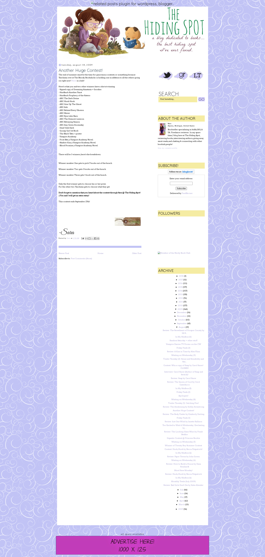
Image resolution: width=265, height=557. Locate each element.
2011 (181, 302)
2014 (180, 291)
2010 (180, 305)
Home (100, 253)
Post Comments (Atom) (81, 258)
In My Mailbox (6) (183, 337)
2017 (181, 279)
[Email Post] (82, 238)
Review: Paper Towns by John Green (183, 456)
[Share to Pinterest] (98, 238)
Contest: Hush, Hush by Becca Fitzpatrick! (183, 449)
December (181, 312)
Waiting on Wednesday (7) (183, 442)
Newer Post (64, 253)
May (182, 497)
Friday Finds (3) (183, 348)
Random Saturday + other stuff (183, 340)
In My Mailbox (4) (183, 453)
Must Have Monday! (183, 470)
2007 (180, 509)
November (182, 316)
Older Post (136, 253)
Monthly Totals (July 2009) (183, 481)
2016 (180, 283)
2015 (180, 287)
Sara (69, 238)
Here (73, 81)
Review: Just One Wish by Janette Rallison (183, 421)
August (182, 327)
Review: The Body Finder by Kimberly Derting (183, 414)
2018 (181, 276)
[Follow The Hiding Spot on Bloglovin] (181, 173)
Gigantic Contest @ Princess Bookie (183, 438)
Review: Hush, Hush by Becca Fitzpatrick (183, 474)
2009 (180, 309)
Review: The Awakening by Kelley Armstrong (183, 407)
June (182, 493)
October (181, 320)
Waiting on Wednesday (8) (183, 399)
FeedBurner (187, 193)
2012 (181, 298)
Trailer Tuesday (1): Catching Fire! (183, 403)
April (181, 501)
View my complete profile (167, 148)
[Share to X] (92, 238)
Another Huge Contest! (183, 410)
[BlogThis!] (89, 238)
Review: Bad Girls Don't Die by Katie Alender (183, 485)
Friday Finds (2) (183, 392)
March (182, 504)
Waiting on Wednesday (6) (183, 460)
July (182, 490)
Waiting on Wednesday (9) (183, 355)
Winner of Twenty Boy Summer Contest (183, 445)
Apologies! (183, 396)
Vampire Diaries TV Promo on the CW (183, 344)
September (182, 323)
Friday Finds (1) (183, 418)
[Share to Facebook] (95, 238)
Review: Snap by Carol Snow (183, 378)
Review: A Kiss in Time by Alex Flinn (183, 351)
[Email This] (86, 238)
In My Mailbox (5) (183, 388)
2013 (180, 294)
